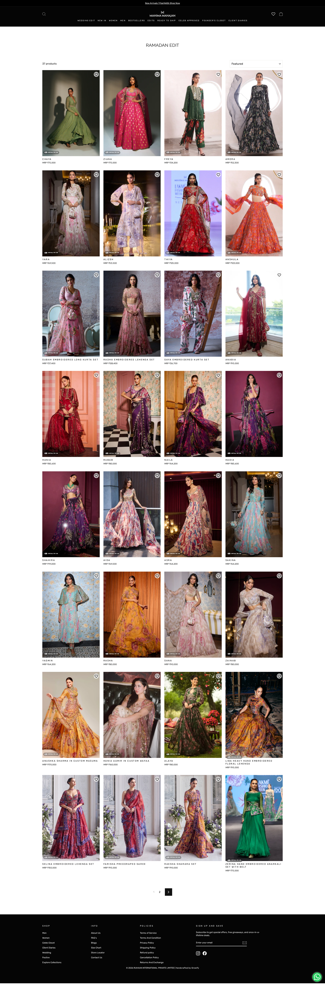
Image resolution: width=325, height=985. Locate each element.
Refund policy (147, 952)
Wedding (46, 952)
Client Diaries (238, 20)
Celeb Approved (189, 20)
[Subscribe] (244, 943)
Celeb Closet (48, 942)
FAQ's (94, 938)
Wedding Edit (86, 20)
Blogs (94, 942)
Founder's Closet (214, 20)
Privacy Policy (147, 942)
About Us (96, 933)
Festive (46, 957)
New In (102, 20)
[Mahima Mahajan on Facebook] (205, 953)
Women (113, 20)
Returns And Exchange (152, 962)
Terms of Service (148, 933)
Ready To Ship (166, 20)
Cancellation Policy (149, 957)
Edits (151, 20)
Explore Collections (51, 962)
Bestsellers (136, 20)
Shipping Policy (148, 947)
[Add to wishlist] (96, 74)
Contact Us (96, 957)
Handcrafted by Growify (187, 968)
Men (123, 20)
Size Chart (96, 947)
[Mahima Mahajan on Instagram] (198, 953)
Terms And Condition (150, 938)
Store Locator (98, 952)
